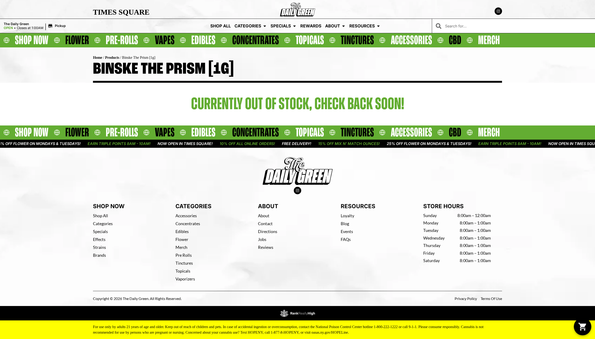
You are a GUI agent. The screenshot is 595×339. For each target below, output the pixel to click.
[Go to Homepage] (298, 171)
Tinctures (184, 263)
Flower (181, 239)
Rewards (310, 25)
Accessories (186, 215)
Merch (181, 247)
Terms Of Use (491, 298)
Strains (99, 247)
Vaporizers (185, 278)
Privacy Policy (466, 298)
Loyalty (347, 215)
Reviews (265, 247)
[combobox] (518, 26)
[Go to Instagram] (498, 11)
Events (347, 231)
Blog (345, 223)
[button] (35, 26)
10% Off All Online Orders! (233, 143)
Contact (265, 223)
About (332, 25)
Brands (99, 255)
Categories (248, 25)
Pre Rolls (183, 255)
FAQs (346, 239)
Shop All (220, 25)
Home (97, 57)
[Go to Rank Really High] (297, 313)
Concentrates (187, 223)
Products (112, 57)
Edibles (182, 231)
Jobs (262, 239)
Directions (267, 231)
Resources (362, 25)
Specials (281, 25)
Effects (99, 239)
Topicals (182, 270)
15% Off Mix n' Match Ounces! (334, 143)
